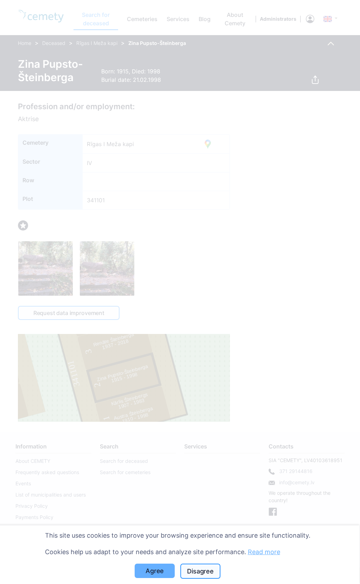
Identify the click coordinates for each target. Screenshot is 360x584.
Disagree (200, 571)
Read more (264, 552)
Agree (155, 571)
